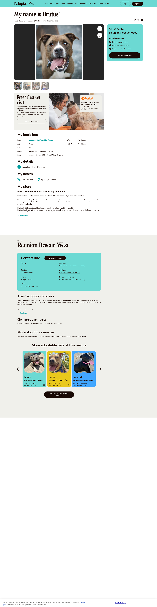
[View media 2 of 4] (27, 86)
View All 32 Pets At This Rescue (59, 394)
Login (125, 4)
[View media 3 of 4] (36, 86)
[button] (34, 369)
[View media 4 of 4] (45, 86)
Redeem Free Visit (31, 121)
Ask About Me (126, 55)
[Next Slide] (101, 52)
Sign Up (137, 4)
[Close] (153, 603)
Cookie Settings (120, 603)
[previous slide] (18, 369)
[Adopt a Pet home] (24, 4)
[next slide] (100, 369)
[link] (72, 4)
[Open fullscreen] (99, 35)
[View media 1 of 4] (18, 86)
